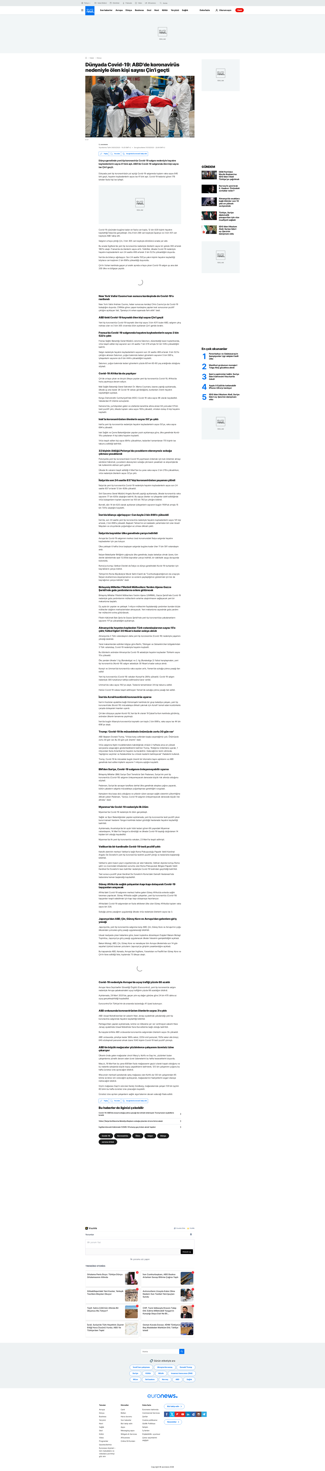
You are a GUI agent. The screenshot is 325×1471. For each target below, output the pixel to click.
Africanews (125, 1437)
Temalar (102, 1405)
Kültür (165, 10)
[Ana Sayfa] (86, 58)
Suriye (135, 1373)
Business (139, 10)
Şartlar (145, 1416)
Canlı (239, 10)
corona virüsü (108, 1142)
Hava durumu (126, 1416)
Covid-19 (106, 1136)
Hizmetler (125, 1405)
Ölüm (137, 1136)
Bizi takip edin (126, 1423)
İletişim (145, 1427)
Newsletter (172, 1422)
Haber (92, 58)
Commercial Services (151, 1413)
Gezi (149, 10)
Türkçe (86, 3)
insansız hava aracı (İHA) (182, 1373)
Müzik (161, 1373)
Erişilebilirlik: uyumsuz (151, 1434)
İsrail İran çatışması (141, 1367)
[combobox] (173, 3)
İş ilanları (145, 1430)
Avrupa (119, 10)
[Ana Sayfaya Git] (89, 10)
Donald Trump (186, 1367)
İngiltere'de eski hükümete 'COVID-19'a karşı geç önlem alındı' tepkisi (127, 1127)
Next (156, 10)
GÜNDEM (208, 167)
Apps (123, 1427)
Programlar (103, 1441)
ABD (177, 1379)
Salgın (150, 1136)
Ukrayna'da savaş (164, 1367)
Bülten (123, 1413)
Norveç (165, 1379)
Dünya (129, 10)
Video (101, 1437)
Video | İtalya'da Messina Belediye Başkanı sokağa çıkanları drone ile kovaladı (131, 1121)
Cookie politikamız (149, 1420)
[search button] (161, 3)
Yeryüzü (175, 10)
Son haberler (106, 10)
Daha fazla (146, 1405)
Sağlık (185, 10)
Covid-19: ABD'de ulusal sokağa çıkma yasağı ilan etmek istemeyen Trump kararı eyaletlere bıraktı (136, 1114)
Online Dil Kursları (128, 1441)
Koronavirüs (122, 1136)
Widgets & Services (129, 1434)
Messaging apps (127, 1430)
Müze (135, 1379)
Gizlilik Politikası (148, 1423)
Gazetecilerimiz (105, 1444)
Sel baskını (150, 1379)
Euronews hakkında (150, 1409)
